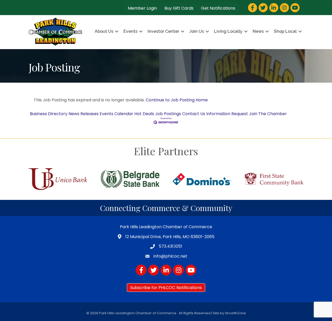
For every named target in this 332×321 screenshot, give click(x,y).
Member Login (142, 8)
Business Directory (48, 114)
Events (130, 31)
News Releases (83, 114)
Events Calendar (116, 114)
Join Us (196, 31)
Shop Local (285, 31)
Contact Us (193, 114)
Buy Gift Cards (178, 8)
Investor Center (163, 31)
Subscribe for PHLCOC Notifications (166, 288)
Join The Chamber (268, 114)
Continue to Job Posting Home (177, 100)
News (258, 31)
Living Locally (228, 31)
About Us (104, 31)
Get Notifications (218, 8)
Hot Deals (144, 114)
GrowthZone (235, 313)
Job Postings (168, 114)
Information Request (227, 114)
